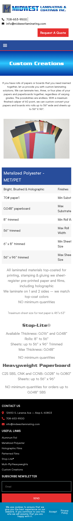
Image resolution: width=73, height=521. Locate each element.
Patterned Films (10, 453)
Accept (53, 511)
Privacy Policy (64, 511)
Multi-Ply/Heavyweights (15, 464)
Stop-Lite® (8, 458)
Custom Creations (12, 469)
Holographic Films (12, 448)
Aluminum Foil (9, 437)
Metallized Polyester (13, 442)
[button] (5, 45)
